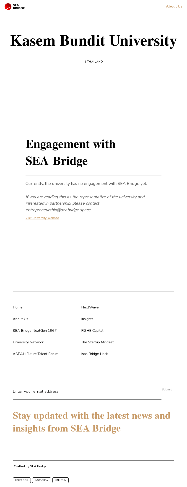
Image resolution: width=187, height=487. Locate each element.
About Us (20, 318)
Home (18, 307)
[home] (15, 6)
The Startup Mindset (97, 342)
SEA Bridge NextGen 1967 (35, 330)
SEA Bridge (38, 466)
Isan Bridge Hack (94, 353)
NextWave (90, 307)
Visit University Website (42, 218)
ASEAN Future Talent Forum (35, 353)
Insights (87, 318)
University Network (28, 342)
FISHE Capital (92, 330)
